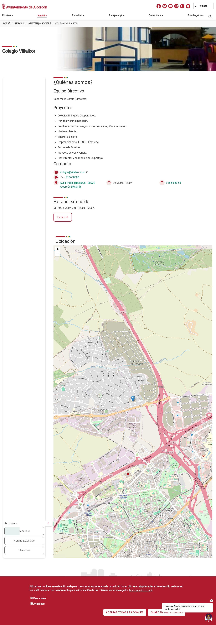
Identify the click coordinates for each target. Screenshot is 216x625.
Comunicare (155, 15)
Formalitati (77, 15)
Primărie (6, 15)
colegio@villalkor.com (72, 172)
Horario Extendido (24, 540)
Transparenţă (116, 15)
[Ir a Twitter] (164, 6)
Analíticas (39, 603)
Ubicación (24, 550)
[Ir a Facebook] (158, 6)
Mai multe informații (141, 590)
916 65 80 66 (173, 182)
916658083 (72, 177)
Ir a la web (62, 217)
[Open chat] (208, 617)
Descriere (24, 531)
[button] (133, 399)
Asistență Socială (39, 23)
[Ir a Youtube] (170, 6)
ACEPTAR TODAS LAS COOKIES (124, 612)
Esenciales (39, 598)
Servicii (41, 15)
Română (203, 5)
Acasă (6, 23)
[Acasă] (3, 6)
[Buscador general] (210, 16)
